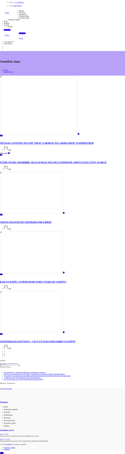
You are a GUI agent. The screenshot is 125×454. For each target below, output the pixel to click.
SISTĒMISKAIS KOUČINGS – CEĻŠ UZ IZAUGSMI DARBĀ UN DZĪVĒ (37, 341)
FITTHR (8, 444)
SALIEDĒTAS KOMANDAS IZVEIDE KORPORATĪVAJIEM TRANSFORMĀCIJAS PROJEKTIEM (37, 376)
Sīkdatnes (7, 449)
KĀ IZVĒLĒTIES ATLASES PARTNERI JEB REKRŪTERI (23, 379)
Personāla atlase (24, 16)
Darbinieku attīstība (14, 19)
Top (2, 453)
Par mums (22, 12)
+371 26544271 (19, 2)
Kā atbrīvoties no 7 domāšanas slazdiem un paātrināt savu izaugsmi (24, 372)
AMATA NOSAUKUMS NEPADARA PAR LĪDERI (25, 222)
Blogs (6, 21)
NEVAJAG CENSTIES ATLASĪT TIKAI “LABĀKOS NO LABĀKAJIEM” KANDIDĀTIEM (47, 143)
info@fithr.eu (18, 6)
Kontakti (6, 23)
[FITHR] (7, 13)
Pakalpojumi (23, 14)
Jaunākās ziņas (8, 72)
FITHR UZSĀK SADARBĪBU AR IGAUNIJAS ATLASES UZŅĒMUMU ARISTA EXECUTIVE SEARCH (53, 162)
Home (6, 70)
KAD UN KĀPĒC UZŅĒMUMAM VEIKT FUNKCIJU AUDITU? (33, 282)
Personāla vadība (24, 18)
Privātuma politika (9, 448)
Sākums (21, 11)
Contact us (7, 30)
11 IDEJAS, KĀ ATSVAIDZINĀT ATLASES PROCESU (22, 378)
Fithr (9, 150)
